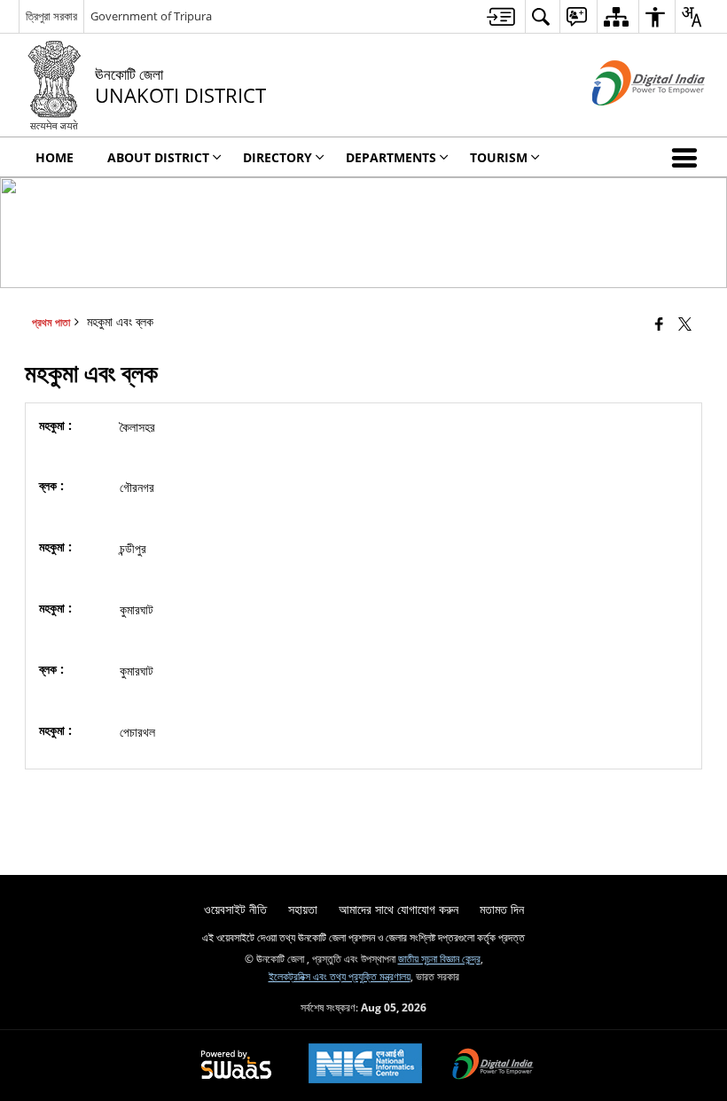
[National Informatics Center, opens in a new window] (365, 1065)
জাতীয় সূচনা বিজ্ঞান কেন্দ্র (439, 958)
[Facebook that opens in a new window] (659, 323)
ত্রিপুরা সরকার (51, 16)
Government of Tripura (151, 16)
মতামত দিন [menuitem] (502, 909)
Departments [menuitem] (391, 157)
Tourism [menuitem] (499, 157)
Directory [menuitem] (277, 157)
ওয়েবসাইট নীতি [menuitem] (235, 909)
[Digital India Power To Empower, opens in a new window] (493, 1065)
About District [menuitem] (158, 157)
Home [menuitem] (54, 157)
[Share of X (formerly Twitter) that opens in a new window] (685, 323)
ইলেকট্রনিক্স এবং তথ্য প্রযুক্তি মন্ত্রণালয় (339, 976)
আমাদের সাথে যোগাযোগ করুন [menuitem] (398, 909)
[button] (688, 156)
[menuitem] (501, 16)
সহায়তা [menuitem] (302, 909)
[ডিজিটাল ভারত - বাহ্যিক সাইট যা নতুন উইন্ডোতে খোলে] (626, 120)
